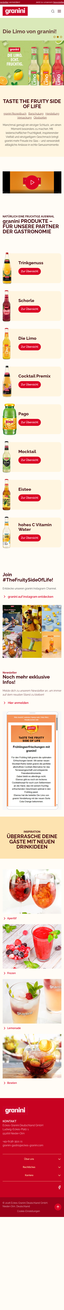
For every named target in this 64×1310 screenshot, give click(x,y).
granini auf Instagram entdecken (30, 596)
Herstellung (52, 113)
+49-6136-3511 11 (12, 1141)
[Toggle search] (53, 11)
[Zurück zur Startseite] (15, 11)
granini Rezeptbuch (14, 113)
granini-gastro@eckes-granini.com (23, 1145)
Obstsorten (40, 117)
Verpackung (24, 117)
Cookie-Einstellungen (28, 1211)
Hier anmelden (18, 703)
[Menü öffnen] (59, 11)
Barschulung (35, 113)
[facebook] (59, 1187)
